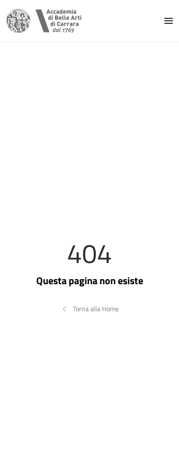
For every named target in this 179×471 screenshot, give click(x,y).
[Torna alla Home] (43, 21)
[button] (168, 21)
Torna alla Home (96, 309)
